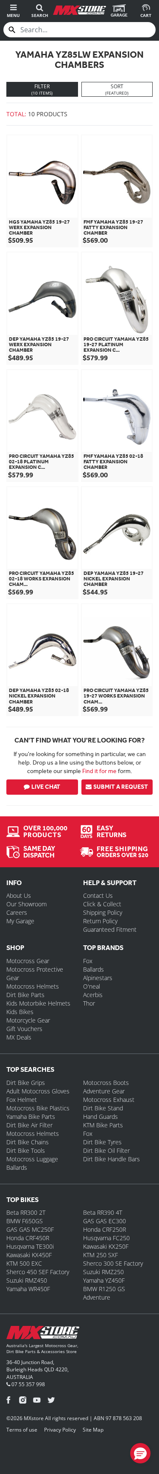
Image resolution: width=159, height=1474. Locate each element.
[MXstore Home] (43, 1334)
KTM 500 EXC (24, 1263)
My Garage (20, 921)
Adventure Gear (104, 1091)
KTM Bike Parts (103, 1125)
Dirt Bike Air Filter (29, 1125)
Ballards (93, 969)
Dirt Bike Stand (103, 1108)
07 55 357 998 (27, 1384)
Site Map (93, 1429)
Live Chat (45, 786)
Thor (89, 1003)
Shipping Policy (102, 912)
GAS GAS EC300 (104, 1221)
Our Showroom (26, 904)
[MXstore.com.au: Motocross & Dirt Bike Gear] (79, 10)
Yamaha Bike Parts (30, 1117)
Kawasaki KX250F (105, 1246)
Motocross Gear (27, 961)
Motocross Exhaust (108, 1100)
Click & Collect (102, 904)
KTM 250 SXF (100, 1255)
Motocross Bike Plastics (38, 1108)
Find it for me (99, 771)
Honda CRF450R (27, 1238)
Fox (87, 961)
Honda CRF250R (104, 1229)
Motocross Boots (106, 1083)
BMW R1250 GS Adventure (104, 1293)
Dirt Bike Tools (25, 1150)
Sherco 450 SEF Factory (37, 1272)
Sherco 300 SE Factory (113, 1263)
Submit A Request (120, 786)
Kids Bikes (19, 1012)
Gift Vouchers (24, 1029)
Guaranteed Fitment (110, 929)
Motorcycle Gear (28, 1020)
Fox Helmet (21, 1100)
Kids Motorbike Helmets (38, 1003)
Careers (16, 912)
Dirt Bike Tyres (102, 1142)
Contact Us (98, 895)
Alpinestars (97, 978)
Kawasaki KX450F (29, 1255)
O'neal (91, 986)
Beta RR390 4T (102, 1212)
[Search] (11, 29)
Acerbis (93, 995)
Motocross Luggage (32, 1159)
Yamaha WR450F (28, 1289)
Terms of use (21, 1429)
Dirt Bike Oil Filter (106, 1150)
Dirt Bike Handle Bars (111, 1159)
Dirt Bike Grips (25, 1083)
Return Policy (100, 921)
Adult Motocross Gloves (38, 1091)
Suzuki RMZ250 (103, 1272)
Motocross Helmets (32, 986)
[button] (140, 1453)
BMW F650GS (24, 1221)
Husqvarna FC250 (106, 1238)
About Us (18, 895)
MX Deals (18, 1037)
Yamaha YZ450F (104, 1280)
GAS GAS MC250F (30, 1229)
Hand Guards (100, 1117)
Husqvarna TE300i (30, 1246)
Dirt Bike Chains (27, 1142)
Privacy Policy (60, 1429)
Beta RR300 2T (25, 1212)
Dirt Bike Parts (25, 995)
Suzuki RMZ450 (26, 1280)
